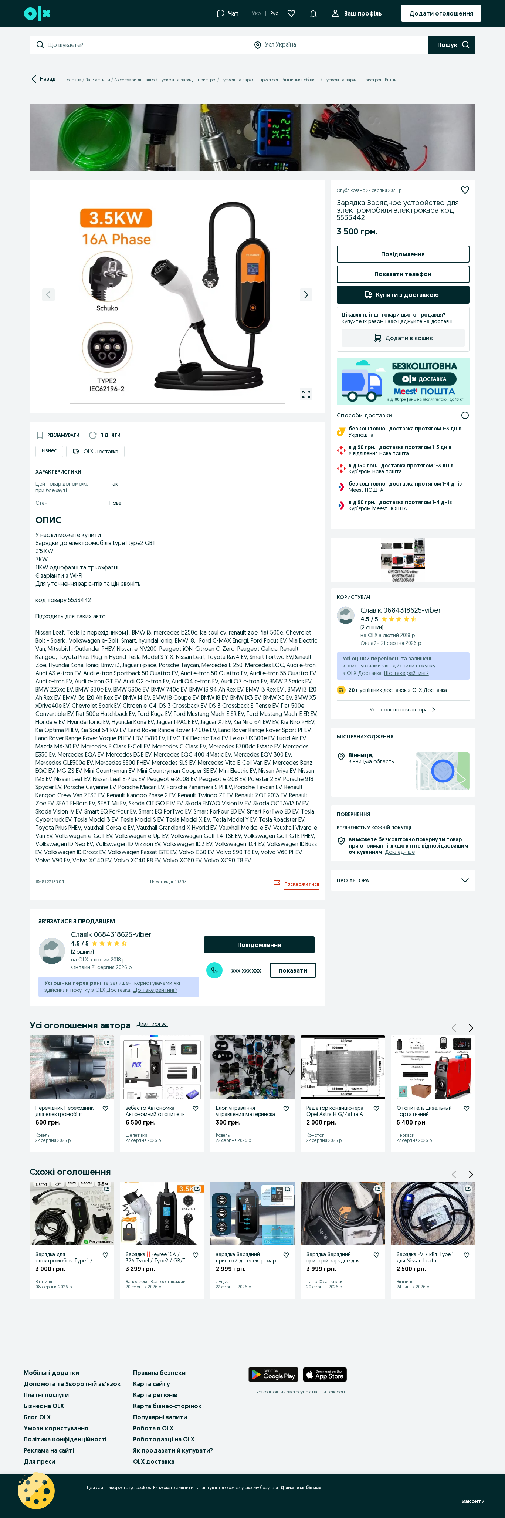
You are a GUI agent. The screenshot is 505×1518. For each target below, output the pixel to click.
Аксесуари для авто (134, 79)
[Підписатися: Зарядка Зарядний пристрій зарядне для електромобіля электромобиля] (376, 1255)
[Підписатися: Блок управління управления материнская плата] (286, 1109)
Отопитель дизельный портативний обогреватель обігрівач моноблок (425, 1117)
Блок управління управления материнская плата (247, 1114)
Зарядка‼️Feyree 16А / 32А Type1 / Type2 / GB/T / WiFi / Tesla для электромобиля (157, 1263)
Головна (73, 79)
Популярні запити (160, 1417)
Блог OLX (37, 1417)
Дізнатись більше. (301, 1487)
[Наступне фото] (306, 294)
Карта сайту (151, 1383)
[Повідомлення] (313, 13)
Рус (274, 13)
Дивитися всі (152, 1024)
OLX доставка (153, 1461)
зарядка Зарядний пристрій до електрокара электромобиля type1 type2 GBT (247, 1263)
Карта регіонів (155, 1395)
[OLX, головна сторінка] (37, 13)
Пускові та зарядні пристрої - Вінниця (362, 79)
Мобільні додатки (51, 1372)
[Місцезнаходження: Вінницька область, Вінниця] (443, 771)
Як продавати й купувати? (173, 1450)
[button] (471, 1028)
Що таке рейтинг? (155, 990)
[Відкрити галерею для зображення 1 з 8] (306, 394)
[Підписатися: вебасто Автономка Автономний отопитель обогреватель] (196, 1109)
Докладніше (400, 852)
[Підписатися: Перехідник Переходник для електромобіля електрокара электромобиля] (105, 1109)
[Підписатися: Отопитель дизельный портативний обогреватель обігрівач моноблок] (467, 1109)
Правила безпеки (159, 1372)
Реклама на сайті (49, 1450)
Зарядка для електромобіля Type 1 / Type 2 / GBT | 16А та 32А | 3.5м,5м (66, 1263)
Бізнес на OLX (44, 1406)
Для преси (39, 1461)
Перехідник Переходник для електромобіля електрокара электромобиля (64, 1117)
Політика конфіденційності (65, 1439)
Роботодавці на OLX (163, 1439)
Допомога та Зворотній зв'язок (72, 1383)
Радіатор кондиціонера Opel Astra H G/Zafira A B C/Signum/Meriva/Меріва (336, 1114)
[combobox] (147, 45)
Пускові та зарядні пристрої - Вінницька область (269, 79)
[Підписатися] (465, 190)
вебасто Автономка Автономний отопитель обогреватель (155, 1114)
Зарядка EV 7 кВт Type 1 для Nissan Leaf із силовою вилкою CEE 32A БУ (427, 1263)
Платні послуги (46, 1395)
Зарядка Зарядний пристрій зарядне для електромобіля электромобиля (333, 1263)
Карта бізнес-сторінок (167, 1406)
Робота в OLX (153, 1428)
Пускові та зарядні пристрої (187, 79)
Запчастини (97, 79)
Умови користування (56, 1428)
